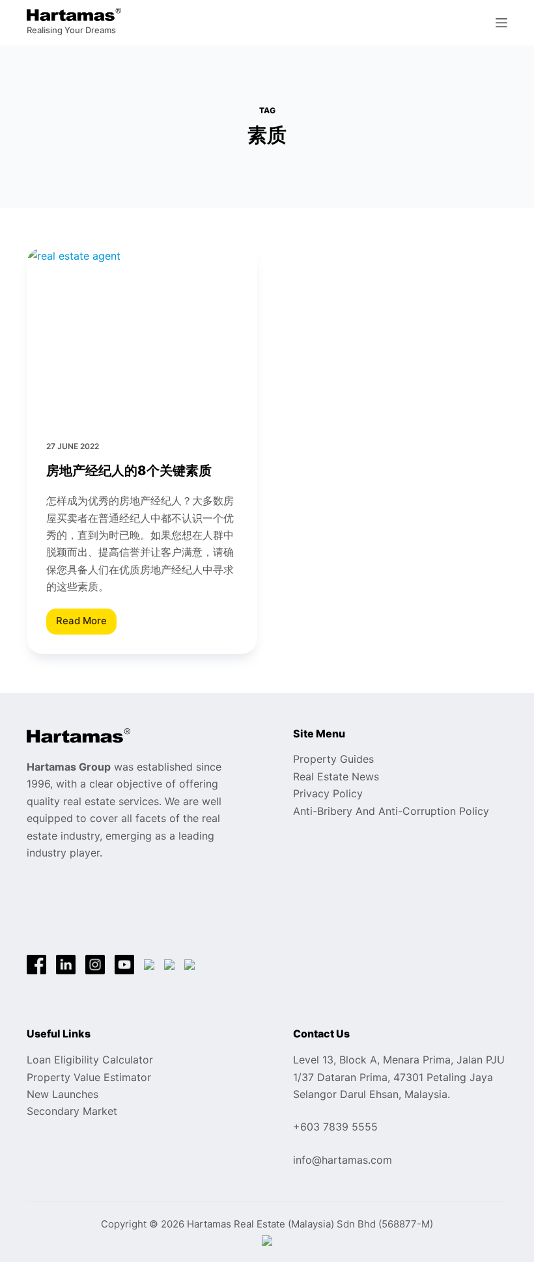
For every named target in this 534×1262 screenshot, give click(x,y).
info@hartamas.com (342, 1159)
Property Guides (333, 758)
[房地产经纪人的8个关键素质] (142, 333)
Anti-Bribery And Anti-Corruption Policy (391, 810)
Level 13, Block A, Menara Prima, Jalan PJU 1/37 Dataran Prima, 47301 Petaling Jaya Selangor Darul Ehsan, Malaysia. (399, 1077)
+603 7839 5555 (335, 1126)
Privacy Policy (328, 793)
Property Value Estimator (89, 1077)
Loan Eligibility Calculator (90, 1059)
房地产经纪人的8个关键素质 (129, 470)
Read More (81, 624)
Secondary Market (72, 1111)
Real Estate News (336, 776)
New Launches (62, 1094)
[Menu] (501, 23)
